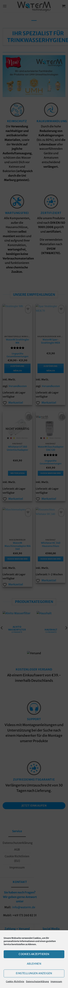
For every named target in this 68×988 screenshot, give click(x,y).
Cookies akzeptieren (34, 954)
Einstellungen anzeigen (34, 973)
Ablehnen (34, 963)
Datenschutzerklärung (37, 981)
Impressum (56, 981)
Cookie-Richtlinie (15, 981)
